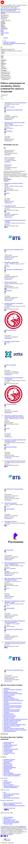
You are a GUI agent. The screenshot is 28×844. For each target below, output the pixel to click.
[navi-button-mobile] (2, 34)
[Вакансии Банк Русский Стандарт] (15, 320)
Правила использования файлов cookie (10, 11)
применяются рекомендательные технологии (13, 827)
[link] (3, 27)
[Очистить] (3, 53)
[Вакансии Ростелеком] (15, 538)
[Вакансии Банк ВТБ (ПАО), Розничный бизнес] (15, 238)
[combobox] (7, 49)
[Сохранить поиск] (2, 57)
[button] (2, 30)
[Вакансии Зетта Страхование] (15, 354)
